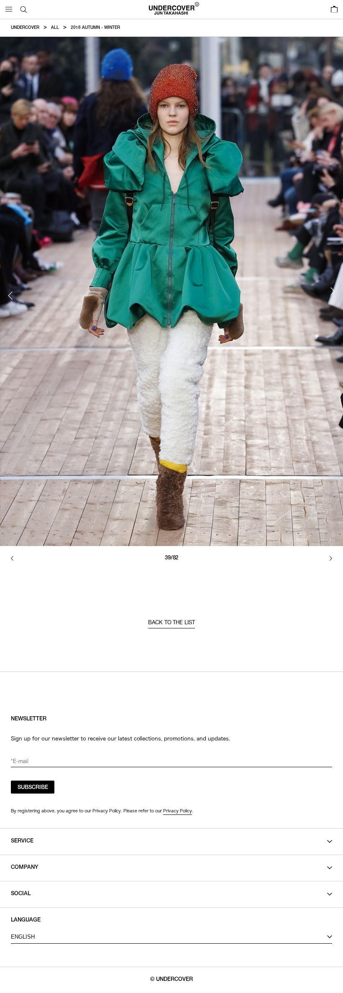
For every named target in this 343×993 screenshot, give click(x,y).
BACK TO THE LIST (171, 623)
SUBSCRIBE (33, 788)
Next (332, 291)
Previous (10, 295)
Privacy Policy (177, 811)
